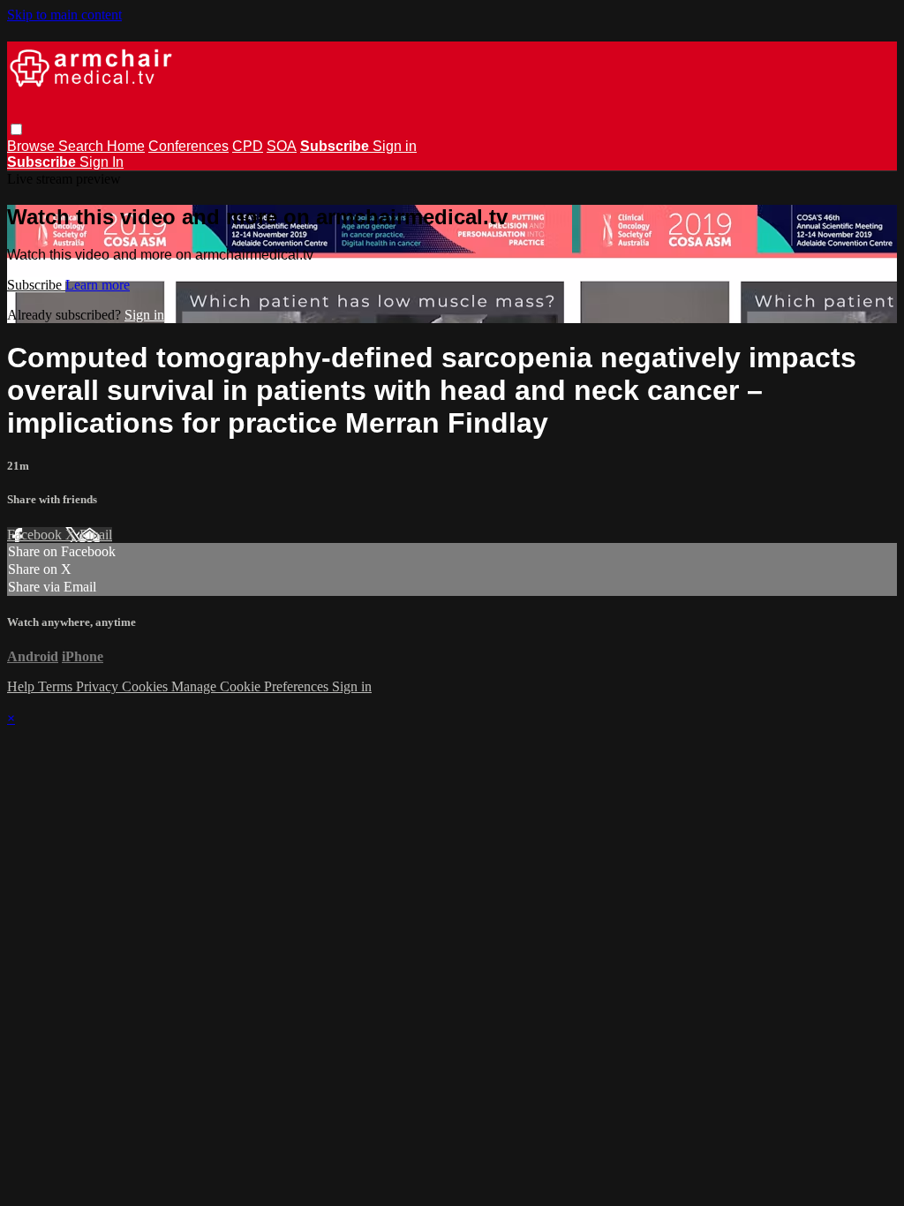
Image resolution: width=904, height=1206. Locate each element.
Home (126, 146)
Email (95, 534)
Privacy (99, 686)
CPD (247, 146)
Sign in (395, 146)
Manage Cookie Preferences (251, 686)
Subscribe (36, 284)
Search (82, 146)
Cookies (146, 686)
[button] (16, 129)
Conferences (188, 146)
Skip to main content (64, 14)
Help (22, 686)
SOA (282, 146)
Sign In (101, 162)
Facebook (36, 534)
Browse (32, 146)
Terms (57, 686)
